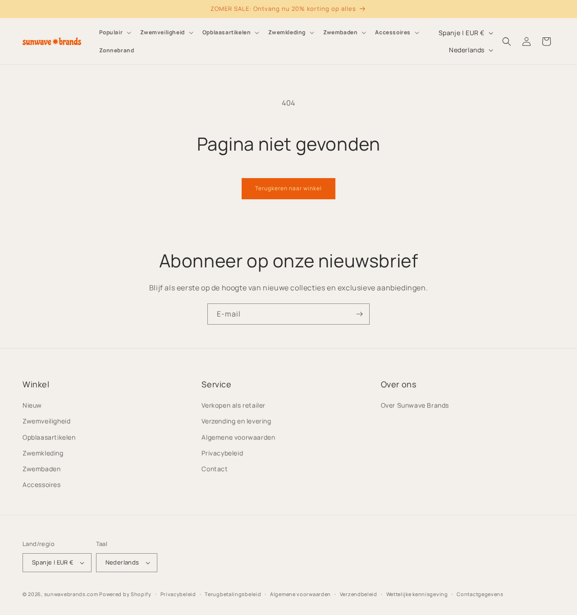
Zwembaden (41, 468)
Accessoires (42, 484)
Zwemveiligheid (46, 421)
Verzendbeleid (358, 594)
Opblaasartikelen (49, 437)
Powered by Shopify (125, 594)
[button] (114, 32)
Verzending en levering (236, 421)
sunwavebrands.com (71, 594)
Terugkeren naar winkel (288, 188)
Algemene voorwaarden (238, 437)
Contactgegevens (480, 594)
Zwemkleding (43, 453)
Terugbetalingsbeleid (233, 594)
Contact (214, 468)
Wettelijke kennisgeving (417, 594)
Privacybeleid (222, 453)
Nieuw (32, 405)
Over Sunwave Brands (415, 405)
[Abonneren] (359, 314)
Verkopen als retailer (233, 405)
